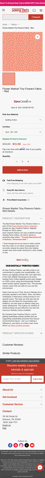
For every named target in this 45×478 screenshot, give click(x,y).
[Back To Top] (41, 474)
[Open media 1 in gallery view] (37, 36)
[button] (3, 10)
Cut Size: (6, 127)
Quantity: (6, 156)
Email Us (6, 425)
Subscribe (37, 379)
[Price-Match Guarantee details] (28, 200)
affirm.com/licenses (6, 469)
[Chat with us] (34, 10)
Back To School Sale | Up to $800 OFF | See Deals (22, 3)
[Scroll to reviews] (22, 95)
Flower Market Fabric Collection (24, 226)
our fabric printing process (18, 325)
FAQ (4, 428)
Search (37, 17)
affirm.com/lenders (33, 462)
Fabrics (14, 24)
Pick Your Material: (10, 114)
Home (4, 24)
